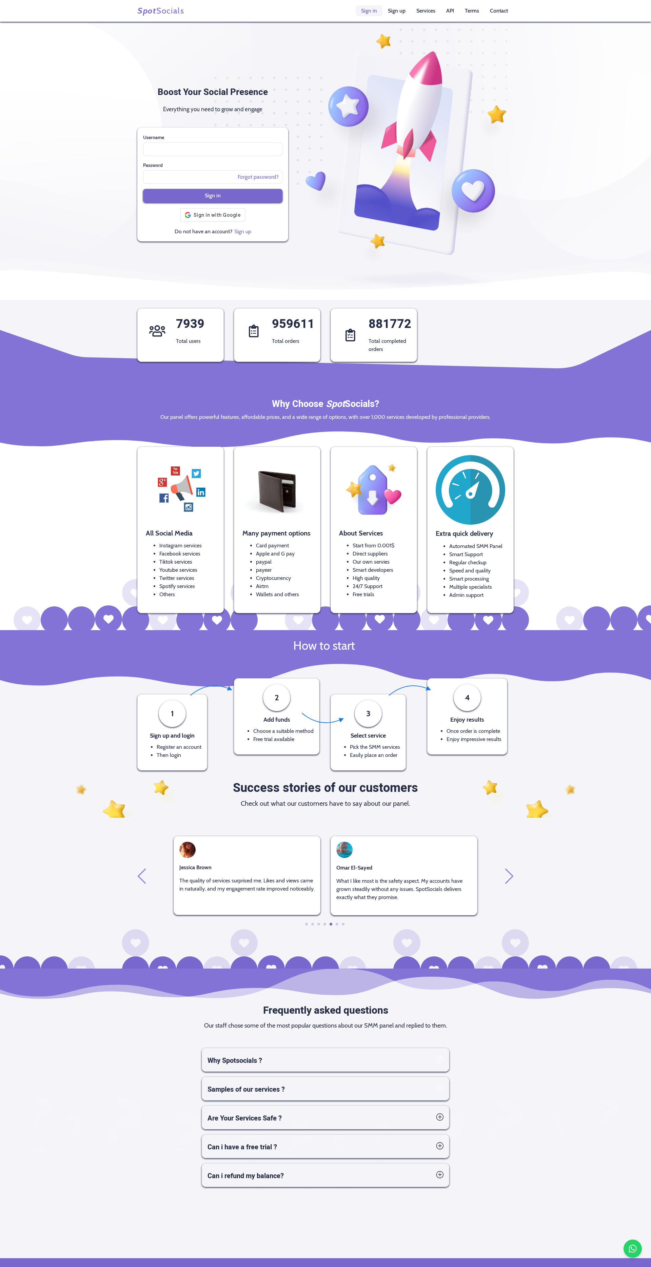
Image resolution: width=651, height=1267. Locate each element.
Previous (142, 875)
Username (153, 137)
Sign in (369, 10)
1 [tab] (306, 924)
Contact (499, 10)
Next (508, 875)
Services (425, 10)
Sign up (397, 10)
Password (153, 165)
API (450, 10)
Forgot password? (258, 177)
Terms (472, 10)
